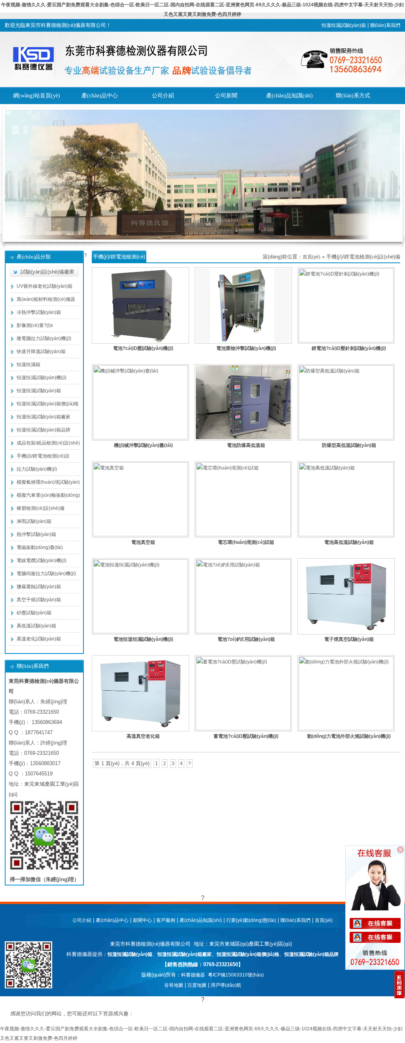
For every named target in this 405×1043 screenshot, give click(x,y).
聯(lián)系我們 (385, 25)
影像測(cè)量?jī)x (35, 325)
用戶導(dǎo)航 (226, 985)
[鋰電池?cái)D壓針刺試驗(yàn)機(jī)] (346, 341)
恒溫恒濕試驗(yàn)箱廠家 (43, 417)
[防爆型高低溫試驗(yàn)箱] (346, 438)
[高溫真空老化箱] (140, 730)
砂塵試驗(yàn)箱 (34, 613)
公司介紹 (163, 96)
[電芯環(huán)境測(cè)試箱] (243, 535)
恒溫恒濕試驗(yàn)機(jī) (41, 377)
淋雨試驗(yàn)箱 (34, 521)
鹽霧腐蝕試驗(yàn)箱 (39, 586)
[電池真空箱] (140, 535)
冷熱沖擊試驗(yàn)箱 (39, 312)
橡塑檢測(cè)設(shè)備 (40, 508)
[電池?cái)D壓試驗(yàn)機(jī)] (140, 342)
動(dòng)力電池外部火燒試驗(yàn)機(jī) (349, 736)
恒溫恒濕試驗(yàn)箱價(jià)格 (48, 404)
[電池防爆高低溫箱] (243, 439)
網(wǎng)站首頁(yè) (36, 96)
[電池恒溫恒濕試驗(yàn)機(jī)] (140, 632)
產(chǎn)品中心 (99, 96)
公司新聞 (226, 96)
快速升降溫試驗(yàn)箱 (41, 351)
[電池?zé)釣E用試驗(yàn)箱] (243, 632)
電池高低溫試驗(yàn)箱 (349, 542)
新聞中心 (142, 920)
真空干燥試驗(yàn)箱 (39, 599)
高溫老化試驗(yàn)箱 (39, 639)
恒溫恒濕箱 (28, 364)
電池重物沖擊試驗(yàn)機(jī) (246, 348)
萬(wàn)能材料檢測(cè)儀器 (46, 299)
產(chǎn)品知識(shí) (289, 96)
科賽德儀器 (193, 975)
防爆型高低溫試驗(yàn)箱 (349, 445)
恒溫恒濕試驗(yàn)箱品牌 (43, 430)
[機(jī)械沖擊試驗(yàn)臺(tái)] (140, 438)
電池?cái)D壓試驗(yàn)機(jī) (143, 348)
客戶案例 (165, 920)
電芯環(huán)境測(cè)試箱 (246, 542)
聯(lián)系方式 (353, 96)
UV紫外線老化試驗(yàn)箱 (44, 286)
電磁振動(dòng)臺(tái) (40, 547)
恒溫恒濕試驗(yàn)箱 (344, 25)
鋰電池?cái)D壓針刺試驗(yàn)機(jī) (349, 348)
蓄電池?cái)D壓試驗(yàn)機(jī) (246, 736)
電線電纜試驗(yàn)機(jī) (41, 560)
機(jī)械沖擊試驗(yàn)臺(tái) (143, 445)
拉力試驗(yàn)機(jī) (37, 469)
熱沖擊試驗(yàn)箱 (36, 534)
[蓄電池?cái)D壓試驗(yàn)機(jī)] (243, 728)
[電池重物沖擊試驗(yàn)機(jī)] (243, 342)
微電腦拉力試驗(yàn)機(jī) (44, 338)
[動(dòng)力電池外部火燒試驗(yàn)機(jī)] (346, 728)
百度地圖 (196, 985)
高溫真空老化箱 (143, 736)
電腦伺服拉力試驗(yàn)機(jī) (46, 573)
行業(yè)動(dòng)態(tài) (251, 920)
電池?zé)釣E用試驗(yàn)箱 (246, 639)
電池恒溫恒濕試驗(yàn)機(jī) (143, 639)
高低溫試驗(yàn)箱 (36, 626)
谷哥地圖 (173, 985)
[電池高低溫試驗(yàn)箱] (346, 535)
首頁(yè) (311, 257)
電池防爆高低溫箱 (246, 445)
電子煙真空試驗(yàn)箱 (349, 639)
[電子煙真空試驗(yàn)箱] (346, 633)
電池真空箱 (143, 542)
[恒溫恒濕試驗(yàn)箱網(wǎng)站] (202, 85)
